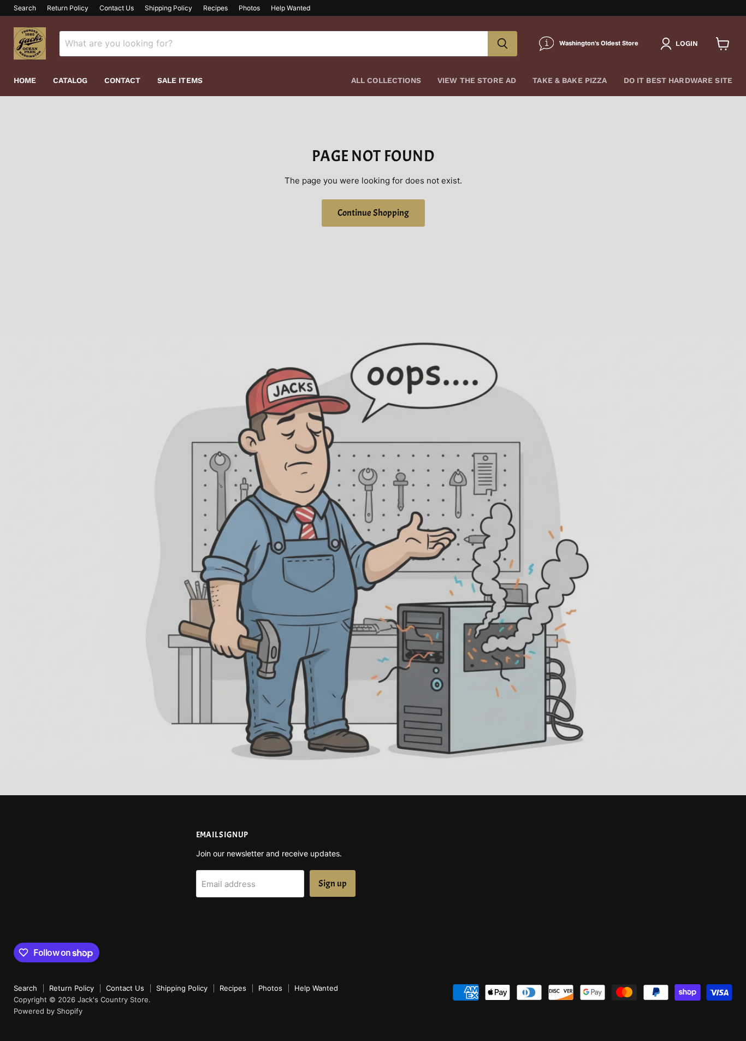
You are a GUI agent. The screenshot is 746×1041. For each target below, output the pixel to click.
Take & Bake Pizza (569, 80)
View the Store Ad (476, 80)
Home (25, 80)
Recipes (215, 8)
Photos (249, 8)
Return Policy (67, 8)
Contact (122, 80)
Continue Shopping (373, 212)
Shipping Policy (168, 8)
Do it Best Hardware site (678, 80)
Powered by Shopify (48, 1011)
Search (25, 8)
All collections (386, 80)
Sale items (180, 80)
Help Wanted (291, 8)
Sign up (332, 883)
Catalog (70, 80)
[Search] (502, 43)
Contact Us (116, 8)
